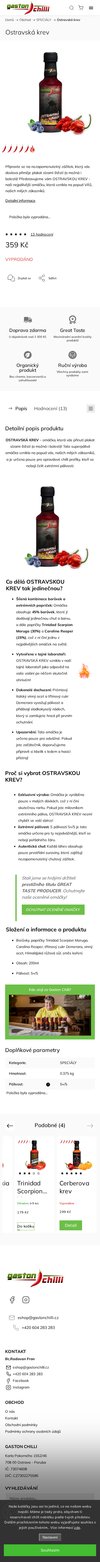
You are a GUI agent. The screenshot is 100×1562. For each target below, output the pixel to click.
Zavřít (84, 291)
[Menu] (91, 8)
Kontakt (11, 1418)
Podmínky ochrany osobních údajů (33, 1431)
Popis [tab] (21, 408)
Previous (10, 1125)
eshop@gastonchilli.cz (38, 1317)
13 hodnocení (42, 234)
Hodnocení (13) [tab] (50, 408)
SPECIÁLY (68, 1062)
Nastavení (50, 1537)
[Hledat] (71, 7)
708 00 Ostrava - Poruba (25, 1462)
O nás (10, 1411)
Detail (71, 1225)
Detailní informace (20, 200)
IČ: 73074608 (16, 1469)
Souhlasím (50, 1550)
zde (77, 1527)
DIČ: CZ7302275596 (21, 1475)
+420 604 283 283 (38, 1327)
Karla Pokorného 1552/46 (26, 1455)
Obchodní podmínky (21, 1424)
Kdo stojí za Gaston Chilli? (50, 989)
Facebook (12, 1300)
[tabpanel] (34, 1184)
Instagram (26, 1300)
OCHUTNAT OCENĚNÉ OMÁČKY (53, 909)
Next (90, 1125)
